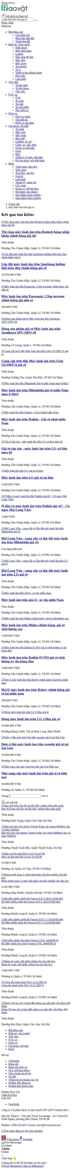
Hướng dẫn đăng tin (19, 1082)
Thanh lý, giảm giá (25, 182)
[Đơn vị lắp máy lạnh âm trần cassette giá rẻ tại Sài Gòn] (33, 737)
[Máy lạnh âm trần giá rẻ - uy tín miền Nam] (26, 593)
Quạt (18, 151)
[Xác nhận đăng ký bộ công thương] (22, 1130)
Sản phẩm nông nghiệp (28, 198)
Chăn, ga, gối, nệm (25, 144)
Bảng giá (13, 1064)
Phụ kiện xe (21, 110)
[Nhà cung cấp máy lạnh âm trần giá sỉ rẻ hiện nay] (30, 766)
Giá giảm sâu (22, 35)
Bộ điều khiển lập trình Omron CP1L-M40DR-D (28, 943)
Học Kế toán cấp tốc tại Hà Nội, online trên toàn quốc (31, 808)
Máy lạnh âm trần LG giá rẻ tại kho (27, 477)
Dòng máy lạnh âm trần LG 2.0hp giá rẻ (30, 719)
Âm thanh (20, 66)
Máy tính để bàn (24, 57)
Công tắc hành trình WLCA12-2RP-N (22, 985)
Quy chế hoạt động (19, 1070)
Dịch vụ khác (22, 116)
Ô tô (17, 97)
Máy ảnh (20, 60)
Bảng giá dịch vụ (17, 1067)
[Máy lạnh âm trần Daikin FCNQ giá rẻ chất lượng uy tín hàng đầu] (36, 650)
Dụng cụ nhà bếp (24, 147)
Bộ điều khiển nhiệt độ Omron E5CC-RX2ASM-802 (30, 901)
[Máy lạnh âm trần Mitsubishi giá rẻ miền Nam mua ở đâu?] (34, 383)
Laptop (19, 53)
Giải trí (19, 176)
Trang (5, 795)
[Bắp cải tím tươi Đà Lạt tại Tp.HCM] (23, 853)
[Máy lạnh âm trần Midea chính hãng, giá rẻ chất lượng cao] (35, 618)
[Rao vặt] (14, 11)
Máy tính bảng (23, 50)
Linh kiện (20, 78)
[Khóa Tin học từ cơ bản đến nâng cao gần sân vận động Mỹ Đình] (36, 1006)
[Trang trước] (2, 800)
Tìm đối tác (21, 119)
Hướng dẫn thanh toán (20, 1086)
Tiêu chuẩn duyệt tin (19, 1073)
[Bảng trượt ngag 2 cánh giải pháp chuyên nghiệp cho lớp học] (36, 877)
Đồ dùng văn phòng (26, 191)
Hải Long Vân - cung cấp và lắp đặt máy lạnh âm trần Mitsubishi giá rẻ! (34, 540)
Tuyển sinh (21, 85)
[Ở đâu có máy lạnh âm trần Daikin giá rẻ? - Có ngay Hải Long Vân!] (36, 499)
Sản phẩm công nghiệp (28, 194)
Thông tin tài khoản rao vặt (23, 1079)
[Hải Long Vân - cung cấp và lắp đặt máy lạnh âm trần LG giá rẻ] (36, 563)
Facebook (13, 1104)
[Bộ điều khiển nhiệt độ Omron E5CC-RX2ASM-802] (32, 898)
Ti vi (17, 69)
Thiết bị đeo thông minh (28, 72)
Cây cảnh (20, 185)
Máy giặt (20, 132)
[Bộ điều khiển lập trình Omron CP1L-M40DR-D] (30, 940)
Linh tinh (20, 179)
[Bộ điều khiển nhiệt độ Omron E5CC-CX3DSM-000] (32, 919)
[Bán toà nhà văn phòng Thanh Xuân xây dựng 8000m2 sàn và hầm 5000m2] (36, 829)
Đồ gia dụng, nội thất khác (30, 160)
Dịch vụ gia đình (24, 122)
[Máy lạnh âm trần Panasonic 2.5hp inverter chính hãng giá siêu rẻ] (36, 289)
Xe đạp (19, 104)
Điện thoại (21, 47)
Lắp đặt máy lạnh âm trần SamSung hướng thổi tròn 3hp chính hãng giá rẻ (33, 266)
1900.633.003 (9, 1095)
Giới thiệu (13, 1060)
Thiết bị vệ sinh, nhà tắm (29, 157)
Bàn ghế (20, 138)
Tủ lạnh (19, 129)
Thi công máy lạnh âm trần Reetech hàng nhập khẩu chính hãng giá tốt (35, 234)
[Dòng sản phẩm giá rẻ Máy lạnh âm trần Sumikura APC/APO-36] (36, 321)
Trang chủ (14, 204)
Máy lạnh (20, 135)
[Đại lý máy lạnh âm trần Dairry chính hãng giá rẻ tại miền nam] (36, 682)
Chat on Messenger (33, 1165)
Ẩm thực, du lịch (24, 173)
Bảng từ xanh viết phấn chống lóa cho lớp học (26, 964)
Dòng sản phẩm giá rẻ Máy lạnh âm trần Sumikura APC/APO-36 (30, 330)
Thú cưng (20, 169)
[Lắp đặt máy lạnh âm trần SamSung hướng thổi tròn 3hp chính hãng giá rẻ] (36, 257)
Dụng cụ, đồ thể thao (27, 188)
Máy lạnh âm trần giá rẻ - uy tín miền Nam (32, 600)
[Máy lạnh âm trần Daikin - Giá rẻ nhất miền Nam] (30, 412)
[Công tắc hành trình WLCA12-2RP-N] (24, 982)
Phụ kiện (20, 75)
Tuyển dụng (22, 88)
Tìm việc (20, 91)
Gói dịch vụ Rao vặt (16, 16)
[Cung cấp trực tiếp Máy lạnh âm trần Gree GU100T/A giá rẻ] (36, 354)
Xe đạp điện (22, 107)
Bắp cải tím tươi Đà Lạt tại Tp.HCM (21, 856)
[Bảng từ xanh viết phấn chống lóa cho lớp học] (28, 961)
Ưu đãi (12, 1076)
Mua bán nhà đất (24, 38)
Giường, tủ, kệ (23, 141)
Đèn (17, 154)
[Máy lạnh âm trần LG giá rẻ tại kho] (22, 470)
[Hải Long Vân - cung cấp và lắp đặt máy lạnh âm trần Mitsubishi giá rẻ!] (36, 531)
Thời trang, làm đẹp (26, 166)
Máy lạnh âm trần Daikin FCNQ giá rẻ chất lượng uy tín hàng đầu (33, 659)
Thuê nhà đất (22, 41)
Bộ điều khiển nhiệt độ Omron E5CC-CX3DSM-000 (30, 922)
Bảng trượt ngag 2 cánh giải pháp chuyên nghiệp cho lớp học (35, 880)
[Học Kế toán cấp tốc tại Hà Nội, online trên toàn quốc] (32, 805)
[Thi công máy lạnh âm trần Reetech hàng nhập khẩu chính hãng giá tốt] (36, 225)
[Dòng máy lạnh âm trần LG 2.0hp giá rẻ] (25, 712)
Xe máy (19, 100)
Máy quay (21, 63)
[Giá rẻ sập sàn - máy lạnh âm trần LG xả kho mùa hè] (32, 441)
